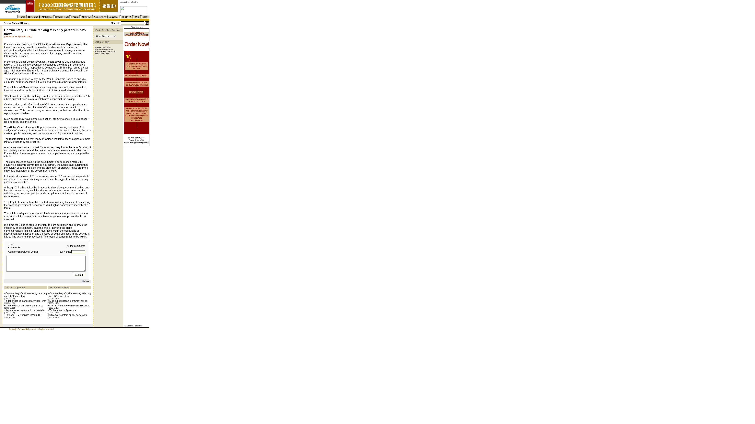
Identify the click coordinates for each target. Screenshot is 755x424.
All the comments (76, 246)
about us (134, 2)
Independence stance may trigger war (26, 301)
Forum (75, 17)
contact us (125, 2)
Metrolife (47, 17)
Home (22, 17)
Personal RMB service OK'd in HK (23, 315)
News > (8, 23)
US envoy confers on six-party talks (24, 305)
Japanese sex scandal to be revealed (25, 310)
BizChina (33, 17)
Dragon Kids (62, 17)
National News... (20, 23)
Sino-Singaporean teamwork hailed (68, 301)
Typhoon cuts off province (62, 310)
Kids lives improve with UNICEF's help (69, 305)
